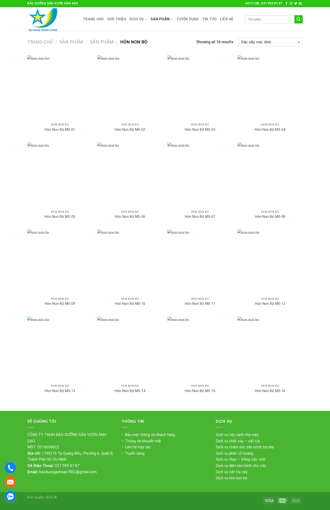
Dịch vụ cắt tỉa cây (232, 472)
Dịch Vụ (136, 19)
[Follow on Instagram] (291, 3)
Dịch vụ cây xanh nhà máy (237, 434)
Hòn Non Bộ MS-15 (200, 391)
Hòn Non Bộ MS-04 (270, 130)
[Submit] (298, 19)
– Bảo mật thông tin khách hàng (148, 434)
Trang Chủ (93, 19)
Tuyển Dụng (187, 19)
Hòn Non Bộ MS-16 (270, 391)
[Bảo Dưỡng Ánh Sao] (51, 19)
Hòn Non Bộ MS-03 (200, 130)
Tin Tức (209, 19)
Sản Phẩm (160, 19)
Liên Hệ (227, 19)
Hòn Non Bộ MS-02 (130, 130)
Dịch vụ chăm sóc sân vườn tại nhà (245, 447)
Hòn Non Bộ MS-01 (60, 130)
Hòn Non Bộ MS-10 (130, 304)
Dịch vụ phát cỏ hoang (234, 453)
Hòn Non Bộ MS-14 (130, 391)
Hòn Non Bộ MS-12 (270, 304)
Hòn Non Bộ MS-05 (60, 217)
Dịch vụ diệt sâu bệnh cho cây (241, 465)
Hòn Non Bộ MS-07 (200, 217)
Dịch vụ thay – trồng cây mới (240, 459)
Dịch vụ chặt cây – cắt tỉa (238, 441)
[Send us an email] (300, 3)
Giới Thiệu (116, 19)
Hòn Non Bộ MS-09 (60, 304)
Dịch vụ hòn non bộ (231, 478)
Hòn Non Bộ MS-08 (270, 217)
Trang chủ (40, 41)
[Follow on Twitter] (295, 3)
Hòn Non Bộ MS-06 (130, 217)
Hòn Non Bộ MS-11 (200, 304)
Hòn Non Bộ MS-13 (60, 391)
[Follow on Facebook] (286, 3)
